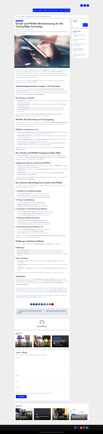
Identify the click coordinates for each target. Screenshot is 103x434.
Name (17, 375)
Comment (18, 357)
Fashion (45, 10)
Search (75, 21)
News (35, 10)
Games (60, 10)
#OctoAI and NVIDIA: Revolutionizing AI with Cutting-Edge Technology (42, 31)
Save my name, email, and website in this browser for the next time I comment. (34, 393)
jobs (18, 414)
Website (17, 387)
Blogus (55, 432)
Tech (50, 10)
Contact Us (66, 10)
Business (40, 10)
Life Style (55, 10)
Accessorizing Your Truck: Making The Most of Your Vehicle (79, 55)
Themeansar (61, 432)
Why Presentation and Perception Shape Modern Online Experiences (79, 49)
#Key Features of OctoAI (22, 31)
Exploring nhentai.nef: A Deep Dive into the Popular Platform (41, 341)
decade (45, 70)
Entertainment (19, 20)
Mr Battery (21, 29)
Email (17, 381)
